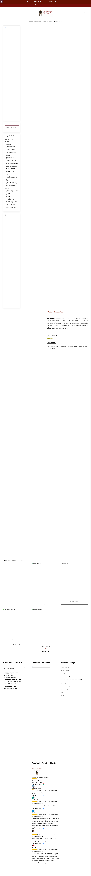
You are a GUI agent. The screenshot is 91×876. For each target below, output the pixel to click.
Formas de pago (65, 684)
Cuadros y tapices (10, 157)
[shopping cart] (85, 13)
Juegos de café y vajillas (11, 166)
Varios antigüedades (10, 187)
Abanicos (8, 143)
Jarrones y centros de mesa (12, 163)
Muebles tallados (10, 202)
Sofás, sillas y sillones (11, 182)
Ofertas (7, 174)
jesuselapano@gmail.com (10, 677)
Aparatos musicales (10, 146)
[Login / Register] (83, 13)
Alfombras (8, 144)
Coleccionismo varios (11, 152)
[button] (1, 1)
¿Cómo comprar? (65, 667)
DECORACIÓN (57, 346)
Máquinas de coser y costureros (69, 346)
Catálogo (31, 21)
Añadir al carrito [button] (45, 604)
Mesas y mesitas (9, 198)
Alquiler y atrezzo (37, 21)
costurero (85, 346)
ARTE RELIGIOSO (9, 139)
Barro (7, 147)
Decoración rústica (10, 158)
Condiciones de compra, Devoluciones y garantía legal (73, 679)
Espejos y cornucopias (11, 160)
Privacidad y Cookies (66, 689)
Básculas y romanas (10, 149)
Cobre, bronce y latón (11, 150)
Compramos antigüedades (52, 21)
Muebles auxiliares (10, 199)
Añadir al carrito (51, 342)
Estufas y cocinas (10, 161)
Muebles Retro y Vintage (11, 201)
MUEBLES (7, 188)
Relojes (8, 180)
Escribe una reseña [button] (37, 782)
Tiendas (60, 21)
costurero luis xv (51, 348)
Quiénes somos (65, 692)
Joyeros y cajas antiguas (11, 165)
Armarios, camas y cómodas (12, 190)
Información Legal (65, 686)
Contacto (44, 21)
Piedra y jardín (9, 176)
